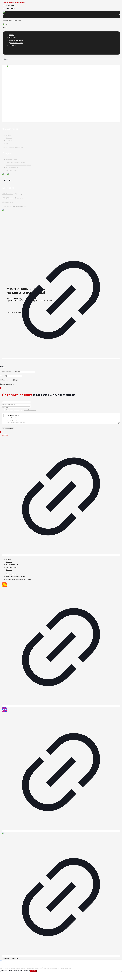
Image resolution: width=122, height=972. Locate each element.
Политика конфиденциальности (12, 147)
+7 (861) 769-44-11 (9, 5)
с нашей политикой (30, 410)
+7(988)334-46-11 (7, 194)
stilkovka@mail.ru (7, 202)
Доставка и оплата (12, 170)
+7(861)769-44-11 (7, 198)
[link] (4, 178)
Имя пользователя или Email (10, 372)
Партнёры (9, 138)
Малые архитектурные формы (15, 162)
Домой (6, 59)
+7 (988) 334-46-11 (9, 8)
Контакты (9, 140)
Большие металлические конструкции (18, 165)
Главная (8, 135)
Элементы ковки (11, 159)
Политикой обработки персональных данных (15, 971)
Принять (33, 970)
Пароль (3, 376)
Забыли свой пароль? (7, 384)
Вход (15, 380)
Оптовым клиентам (12, 167)
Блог (7, 143)
